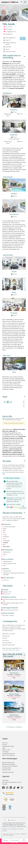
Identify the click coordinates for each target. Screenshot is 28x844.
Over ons (4, 743)
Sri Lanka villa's (6, 768)
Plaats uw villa (6, 750)
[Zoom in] (24, 402)
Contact (4, 744)
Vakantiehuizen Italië (8, 772)
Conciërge (5, 752)
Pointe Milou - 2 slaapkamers (14, 695)
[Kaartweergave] (7, 402)
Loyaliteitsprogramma (8, 753)
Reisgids (4, 784)
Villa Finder (5, 780)
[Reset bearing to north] (24, 406)
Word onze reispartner (8, 755)
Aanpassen (6, 840)
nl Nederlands (12, 820)
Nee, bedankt (15, 840)
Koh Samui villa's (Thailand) (9, 766)
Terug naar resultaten (14, 727)
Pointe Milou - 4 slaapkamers (14, 716)
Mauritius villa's (6, 770)
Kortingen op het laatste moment (11, 782)
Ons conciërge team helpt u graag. (11, 649)
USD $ (4, 820)
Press (3, 748)
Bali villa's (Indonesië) (8, 762)
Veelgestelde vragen (8, 746)
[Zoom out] (24, 404)
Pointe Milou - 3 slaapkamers (14, 674)
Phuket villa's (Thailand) (8, 764)
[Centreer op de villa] (11, 402)
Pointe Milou (9, 27)
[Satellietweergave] (4, 402)
